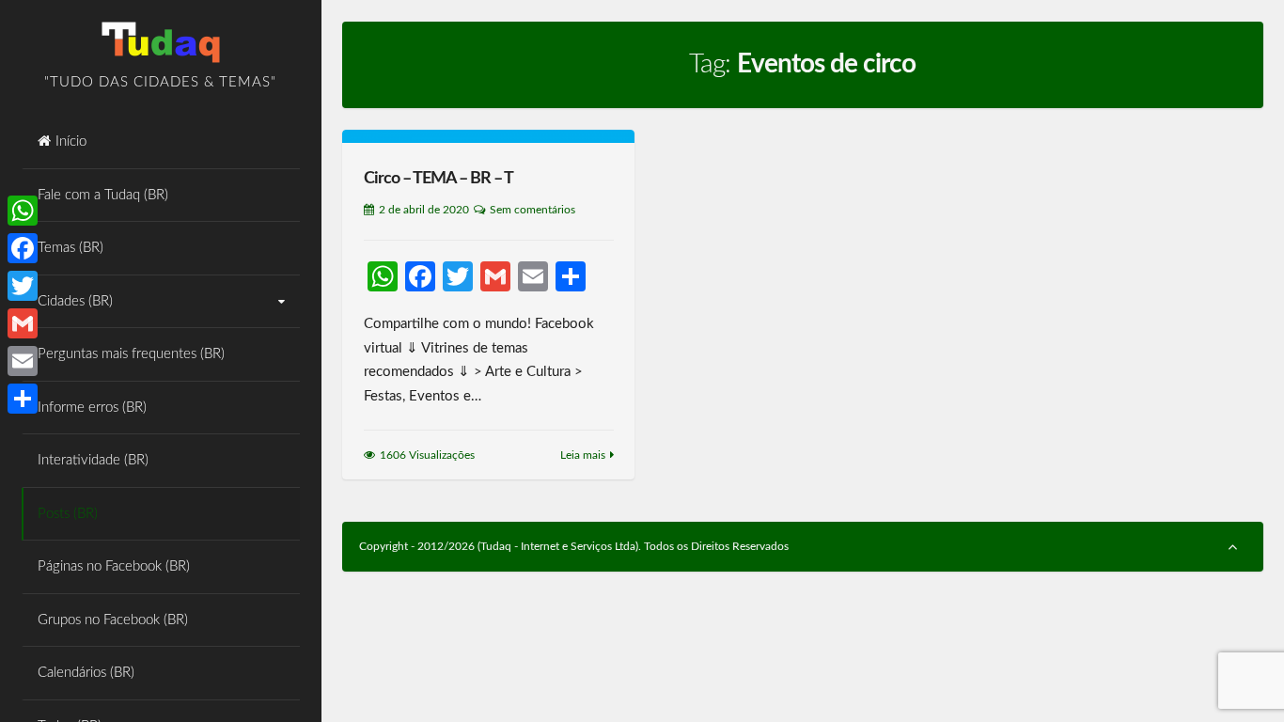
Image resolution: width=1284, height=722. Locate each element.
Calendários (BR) (86, 673)
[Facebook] (22, 248)
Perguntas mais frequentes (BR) (131, 354)
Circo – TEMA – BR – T (438, 178)
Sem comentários (532, 209)
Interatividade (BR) (93, 460)
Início (70, 141)
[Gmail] (22, 323)
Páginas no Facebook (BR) (114, 566)
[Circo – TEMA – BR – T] (488, 137)
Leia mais (582, 455)
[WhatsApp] (22, 210)
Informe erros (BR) (92, 407)
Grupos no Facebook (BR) (113, 620)
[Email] (22, 361)
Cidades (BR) (75, 301)
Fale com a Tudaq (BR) (103, 195)
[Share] (22, 398)
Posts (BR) (68, 514)
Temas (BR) (70, 248)
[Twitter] (22, 286)
